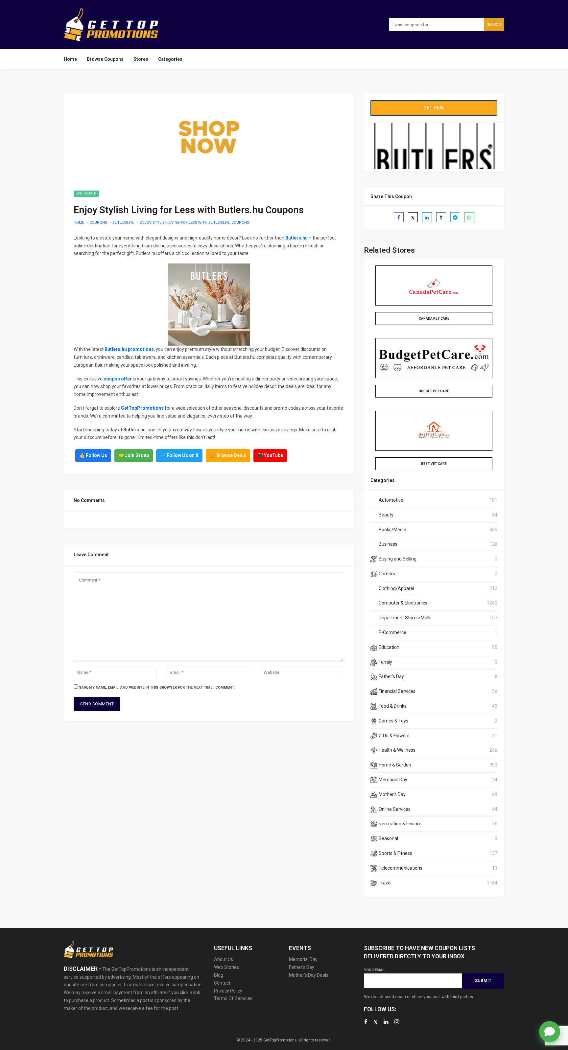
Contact (222, 983)
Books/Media (392, 529)
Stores (140, 59)
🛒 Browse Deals (228, 455)
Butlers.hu (123, 222)
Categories (170, 59)
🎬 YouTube (270, 455)
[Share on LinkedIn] (427, 217)
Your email (374, 970)
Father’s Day (301, 967)
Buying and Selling (397, 558)
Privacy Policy (228, 990)
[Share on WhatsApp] (469, 217)
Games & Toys (393, 720)
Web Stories (226, 967)
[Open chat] (549, 1031)
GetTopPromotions (142, 408)
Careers (387, 573)
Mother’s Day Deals (308, 975)
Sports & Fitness (395, 853)
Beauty (386, 514)
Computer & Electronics (403, 602)
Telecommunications (400, 868)
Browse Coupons (105, 59)
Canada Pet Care (434, 318)
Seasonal (388, 838)
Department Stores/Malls (405, 617)
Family (385, 662)
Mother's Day (392, 794)
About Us (223, 959)
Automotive (391, 500)
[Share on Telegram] (455, 217)
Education (389, 647)
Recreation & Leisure (400, 823)
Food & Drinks (393, 706)
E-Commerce (392, 632)
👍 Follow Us (93, 455)
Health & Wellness (397, 750)
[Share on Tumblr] (441, 217)
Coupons (98, 222)
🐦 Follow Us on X (179, 455)
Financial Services (397, 691)
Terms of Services (233, 998)
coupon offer (118, 378)
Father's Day (391, 676)
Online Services (395, 809)
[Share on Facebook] (399, 217)
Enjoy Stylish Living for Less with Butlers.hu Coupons (194, 222)
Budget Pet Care (434, 391)
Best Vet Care (434, 464)
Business (388, 544)
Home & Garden (395, 764)
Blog (218, 975)
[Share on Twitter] (413, 217)
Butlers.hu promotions (129, 349)
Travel (385, 882)
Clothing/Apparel (396, 588)
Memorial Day (393, 779)
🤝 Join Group (133, 455)
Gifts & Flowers (394, 735)
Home (70, 59)
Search (494, 24)
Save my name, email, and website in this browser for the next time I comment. (157, 687)
